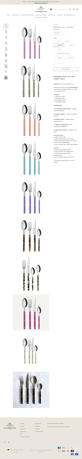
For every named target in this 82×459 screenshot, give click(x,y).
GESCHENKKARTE (69, 15)
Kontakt (22, 423)
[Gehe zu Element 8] (6, 66)
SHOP (9, 15)
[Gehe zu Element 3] (6, 37)
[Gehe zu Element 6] (6, 54)
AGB (21, 434)
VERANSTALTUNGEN (41, 17)
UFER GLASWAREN (41, 15)
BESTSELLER (16, 15)
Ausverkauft (66, 69)
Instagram (37, 426)
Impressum (23, 429)
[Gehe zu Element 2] (6, 31)
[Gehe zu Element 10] (6, 77)
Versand (22, 426)
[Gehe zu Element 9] (6, 72)
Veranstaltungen (39, 431)
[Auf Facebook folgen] (4, 442)
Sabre (56, 24)
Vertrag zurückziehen (25, 436)
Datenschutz (23, 431)
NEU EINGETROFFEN (27, 15)
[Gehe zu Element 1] (6, 26)
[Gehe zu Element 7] (6, 60)
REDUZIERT (52, 15)
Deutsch (62, 9)
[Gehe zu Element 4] (6, 43)
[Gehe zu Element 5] (6, 49)
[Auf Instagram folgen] (9, 442)
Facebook (37, 429)
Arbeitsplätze (38, 423)
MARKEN (59, 15)
